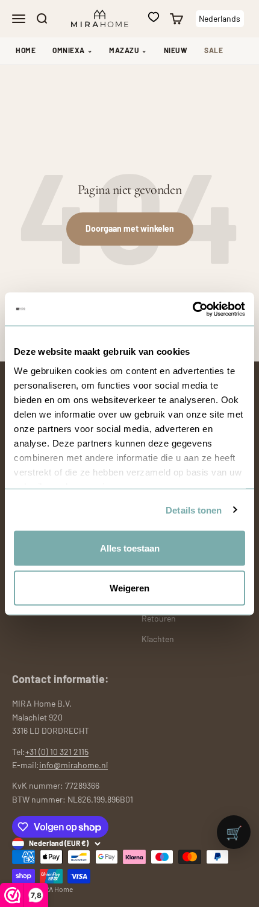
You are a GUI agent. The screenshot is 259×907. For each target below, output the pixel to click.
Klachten (158, 639)
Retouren (159, 618)
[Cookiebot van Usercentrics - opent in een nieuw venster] (192, 309)
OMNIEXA (72, 50)
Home (26, 50)
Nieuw (176, 50)
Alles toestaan (130, 548)
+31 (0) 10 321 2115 (57, 751)
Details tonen (194, 509)
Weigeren (129, 587)
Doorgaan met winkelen (130, 228)
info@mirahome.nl (73, 765)
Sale (213, 50)
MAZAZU (128, 50)
